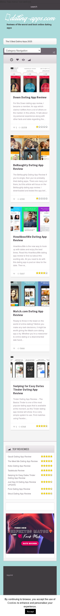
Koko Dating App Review (19, 465)
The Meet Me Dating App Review (23, 461)
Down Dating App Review (29, 97)
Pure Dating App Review (19, 489)
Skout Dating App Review (19, 493)
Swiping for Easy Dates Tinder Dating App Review (28, 389)
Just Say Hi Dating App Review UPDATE (22, 483)
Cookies (12, 602)
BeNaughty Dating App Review (28, 166)
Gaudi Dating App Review (19, 456)
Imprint (10, 575)
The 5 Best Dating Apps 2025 (19, 41)
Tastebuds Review (16, 470)
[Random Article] (53, 52)
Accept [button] (30, 611)
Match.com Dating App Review (28, 313)
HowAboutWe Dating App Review (30, 238)
